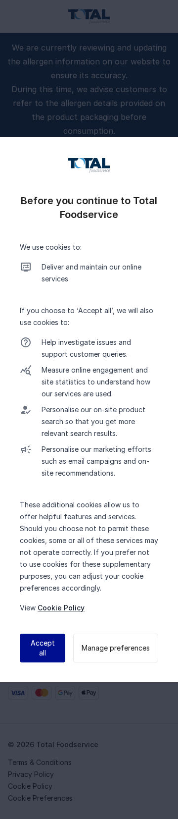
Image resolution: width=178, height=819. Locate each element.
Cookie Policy (61, 607)
